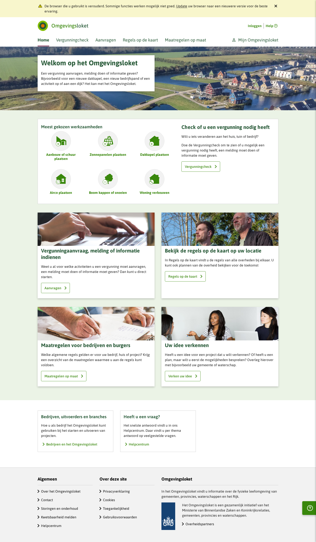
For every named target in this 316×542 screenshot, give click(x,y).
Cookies (109, 500)
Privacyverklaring (116, 491)
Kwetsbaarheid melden (58, 517)
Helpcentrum (51, 526)
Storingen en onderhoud (59, 508)
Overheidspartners (200, 524)
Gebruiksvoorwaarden (120, 517)
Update (181, 6)
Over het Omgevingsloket (60, 491)
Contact (47, 500)
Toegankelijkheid (116, 508)
